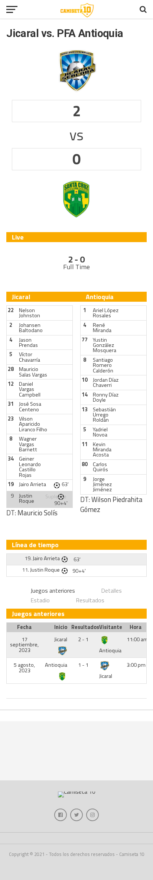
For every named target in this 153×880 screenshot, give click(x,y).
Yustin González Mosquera (104, 345)
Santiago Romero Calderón (103, 365)
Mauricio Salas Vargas (33, 371)
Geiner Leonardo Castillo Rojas (30, 467)
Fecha (24, 627)
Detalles (111, 590)
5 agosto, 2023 (24, 667)
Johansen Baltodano (31, 327)
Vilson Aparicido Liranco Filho (33, 424)
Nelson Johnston (29, 312)
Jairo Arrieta (32, 484)
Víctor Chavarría (29, 357)
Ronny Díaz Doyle (105, 397)
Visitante (110, 627)
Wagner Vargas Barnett (28, 444)
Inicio (60, 627)
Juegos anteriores (52, 590)
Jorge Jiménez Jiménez (102, 484)
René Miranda (102, 327)
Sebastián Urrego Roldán (104, 414)
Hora (135, 627)
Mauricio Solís (37, 513)
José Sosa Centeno (30, 406)
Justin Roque (26, 498)
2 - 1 (83, 639)
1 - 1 (83, 665)
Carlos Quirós (100, 467)
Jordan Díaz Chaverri (105, 382)
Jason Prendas (28, 342)
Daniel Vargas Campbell (29, 389)
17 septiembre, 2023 (24, 644)
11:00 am (137, 639)
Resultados (90, 600)
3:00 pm (136, 665)
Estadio (40, 600)
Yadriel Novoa (100, 432)
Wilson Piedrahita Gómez (111, 504)
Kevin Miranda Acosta (102, 449)
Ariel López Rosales (105, 312)
